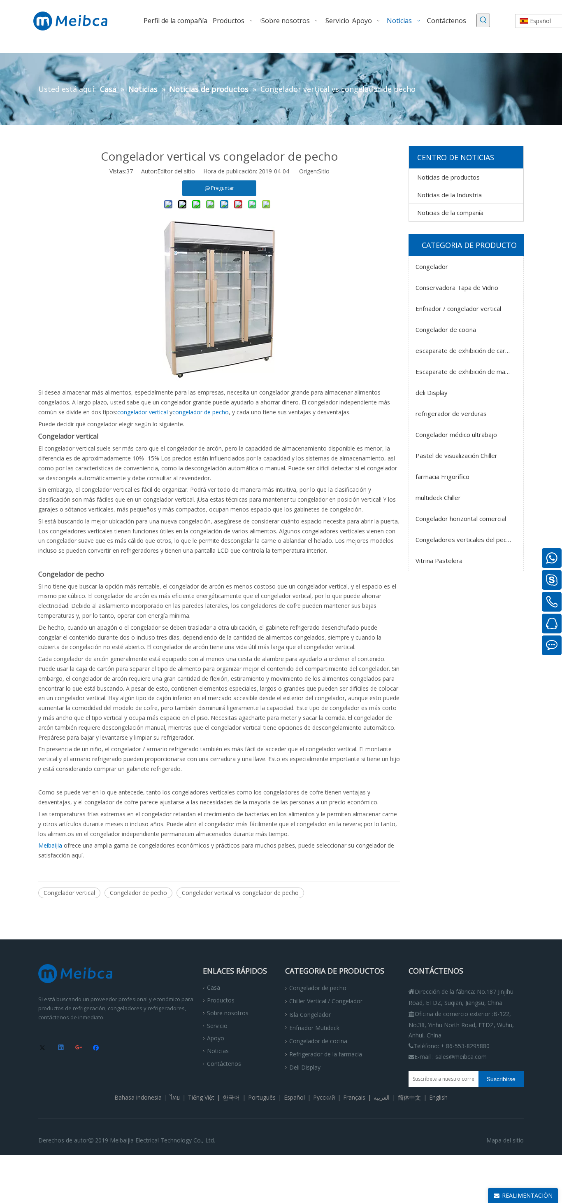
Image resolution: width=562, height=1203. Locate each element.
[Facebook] (97, 1048)
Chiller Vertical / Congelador (325, 1001)
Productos (221, 1000)
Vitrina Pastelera (439, 560)
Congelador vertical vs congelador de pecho (240, 893)
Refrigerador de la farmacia (325, 1054)
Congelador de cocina (446, 329)
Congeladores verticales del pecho (464, 539)
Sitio (324, 171)
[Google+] (79, 1048)
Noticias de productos (448, 177)
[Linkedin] (61, 1048)
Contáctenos (224, 1064)
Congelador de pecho (138, 893)
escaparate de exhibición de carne (464, 350)
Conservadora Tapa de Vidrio (457, 287)
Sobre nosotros (227, 1013)
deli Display (432, 392)
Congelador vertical (69, 893)
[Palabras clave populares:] (483, 20)
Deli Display (304, 1067)
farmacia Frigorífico (442, 476)
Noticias (218, 1051)
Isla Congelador (310, 1014)
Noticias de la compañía (450, 212)
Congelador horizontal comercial (461, 518)
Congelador (432, 266)
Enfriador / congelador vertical (458, 308)
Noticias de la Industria (449, 195)
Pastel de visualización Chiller (456, 455)
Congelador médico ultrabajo (456, 434)
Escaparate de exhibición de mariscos (469, 371)
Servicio (217, 1026)
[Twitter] (44, 1048)
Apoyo (215, 1038)
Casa (213, 987)
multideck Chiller (438, 497)
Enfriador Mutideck (314, 1028)
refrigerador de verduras (451, 413)
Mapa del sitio (505, 1140)
